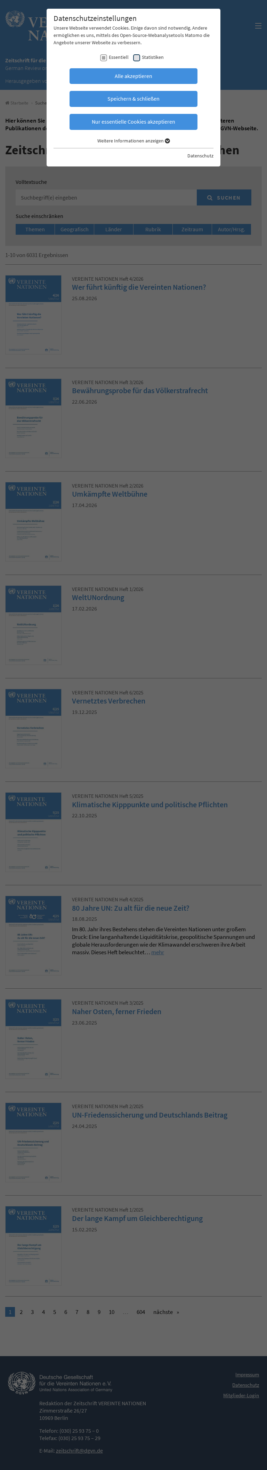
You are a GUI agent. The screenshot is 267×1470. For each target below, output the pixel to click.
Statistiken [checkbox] (153, 57)
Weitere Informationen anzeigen (131, 141)
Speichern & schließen (133, 98)
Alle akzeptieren (133, 75)
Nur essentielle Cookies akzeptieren (133, 121)
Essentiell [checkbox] (119, 57)
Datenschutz (200, 156)
